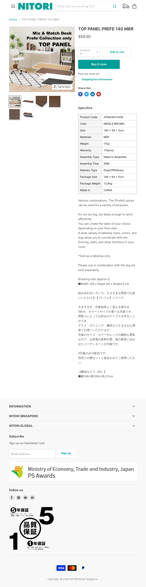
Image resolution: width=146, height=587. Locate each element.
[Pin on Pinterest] (98, 94)
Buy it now (98, 64)
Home (13, 19)
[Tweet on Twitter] (86, 94)
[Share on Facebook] (80, 94)
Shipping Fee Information (97, 79)
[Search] (115, 6)
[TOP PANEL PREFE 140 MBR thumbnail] (15, 101)
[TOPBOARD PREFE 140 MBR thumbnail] (28, 101)
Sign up (66, 453)
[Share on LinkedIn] (92, 94)
